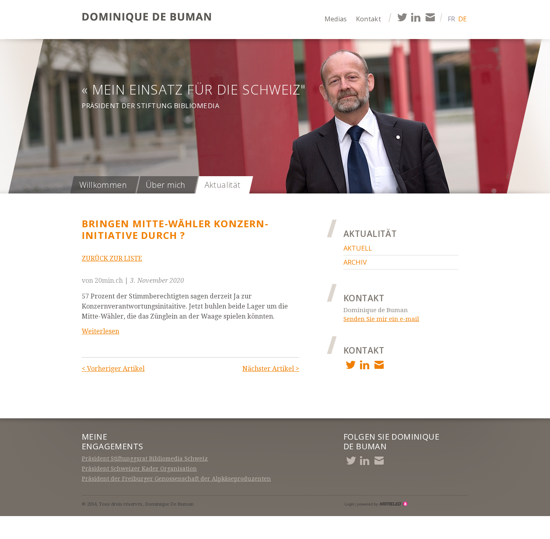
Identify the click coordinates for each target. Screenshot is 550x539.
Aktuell (357, 248)
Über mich (166, 184)
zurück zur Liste (112, 258)
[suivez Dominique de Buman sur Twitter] (402, 17)
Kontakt (368, 18)
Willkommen (103, 184)
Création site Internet (382, 504)
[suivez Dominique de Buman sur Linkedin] (416, 17)
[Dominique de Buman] (149, 18)
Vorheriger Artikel (113, 368)
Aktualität (223, 184)
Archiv (355, 262)
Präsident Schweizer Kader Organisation (139, 468)
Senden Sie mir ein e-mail (381, 319)
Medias (336, 18)
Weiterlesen (100, 331)
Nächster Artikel (270, 368)
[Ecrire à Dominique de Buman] (430, 17)
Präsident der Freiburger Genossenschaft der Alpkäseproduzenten (176, 478)
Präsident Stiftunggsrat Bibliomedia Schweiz (145, 458)
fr (451, 18)
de (462, 18)
